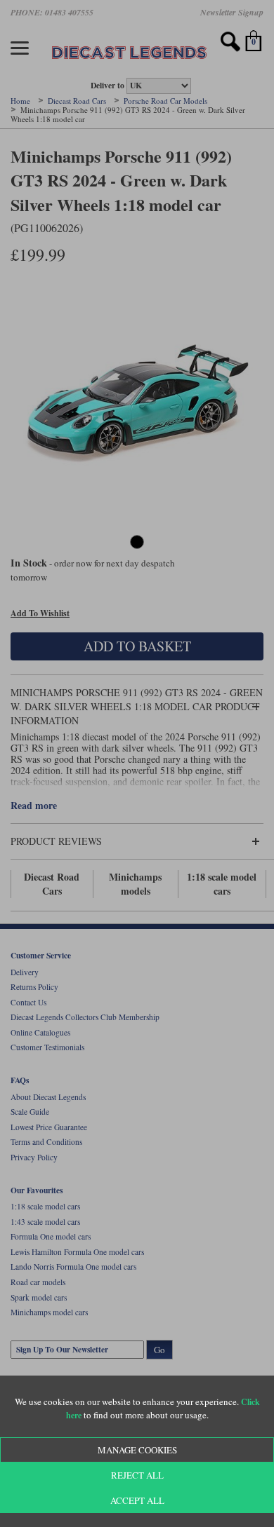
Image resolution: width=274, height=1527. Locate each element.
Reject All (137, 1475)
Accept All (137, 1500)
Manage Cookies (137, 1450)
